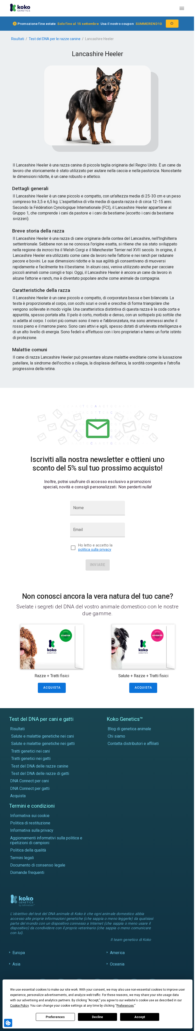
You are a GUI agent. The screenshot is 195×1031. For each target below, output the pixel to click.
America (116, 952)
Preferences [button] (125, 1005)
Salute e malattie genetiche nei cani (42, 736)
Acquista (18, 795)
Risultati (17, 39)
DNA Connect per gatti (30, 788)
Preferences (55, 1017)
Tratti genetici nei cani (30, 751)
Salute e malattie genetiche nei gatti (43, 743)
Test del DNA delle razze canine (39, 766)
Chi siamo (116, 736)
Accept (139, 1017)
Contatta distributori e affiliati (133, 743)
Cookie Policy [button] (19, 1005)
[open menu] (182, 8)
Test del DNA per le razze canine (54, 39)
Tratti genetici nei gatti (31, 758)
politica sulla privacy (94, 549)
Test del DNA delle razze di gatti (40, 773)
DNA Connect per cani (29, 780)
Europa (18, 952)
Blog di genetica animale (129, 728)
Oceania (116, 964)
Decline (97, 1017)
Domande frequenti (27, 872)
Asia (16, 964)
